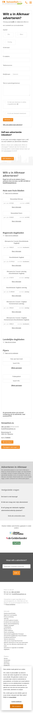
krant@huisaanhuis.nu (8, 429)
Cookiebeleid (7, 627)
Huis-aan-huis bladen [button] (13, 190)
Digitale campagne (9, 625)
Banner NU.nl (7, 629)
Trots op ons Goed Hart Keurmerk (13, 640)
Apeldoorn (6, 662)
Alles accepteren (16, 706)
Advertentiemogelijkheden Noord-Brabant (15, 635)
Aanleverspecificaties (10, 613)
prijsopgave (7, 151)
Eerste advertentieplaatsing (11, 623)
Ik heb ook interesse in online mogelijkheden (17, 103)
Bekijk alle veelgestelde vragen (16, 515)
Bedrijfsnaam (10, 74)
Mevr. (21, 34)
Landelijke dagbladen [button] (13, 339)
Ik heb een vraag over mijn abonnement (14, 502)
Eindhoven (7, 665)
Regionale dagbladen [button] (13, 232)
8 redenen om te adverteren (11, 622)
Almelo (6, 658)
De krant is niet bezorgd (9, 496)
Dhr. (9, 34)
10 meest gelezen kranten (11, 620)
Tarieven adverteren (9, 639)
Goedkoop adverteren (10, 637)
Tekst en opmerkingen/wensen (11, 83)
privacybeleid (12, 697)
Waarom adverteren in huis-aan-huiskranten (16, 642)
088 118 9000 (5, 427)
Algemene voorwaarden (10, 615)
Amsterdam (7, 660)
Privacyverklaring (10, 604)
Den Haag (6, 663)
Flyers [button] (6, 350)
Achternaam (6, 47)
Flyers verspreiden (9, 632)
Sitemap (6, 618)
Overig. (10, 42)
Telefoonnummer (7, 65)
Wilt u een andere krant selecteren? (12, 124)
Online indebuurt (8, 630)
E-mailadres (6, 56)
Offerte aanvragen (16, 368)
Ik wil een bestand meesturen (17, 113)
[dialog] (16, 688)
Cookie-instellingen (16, 701)
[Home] (12, 2)
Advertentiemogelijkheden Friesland (13, 634)
